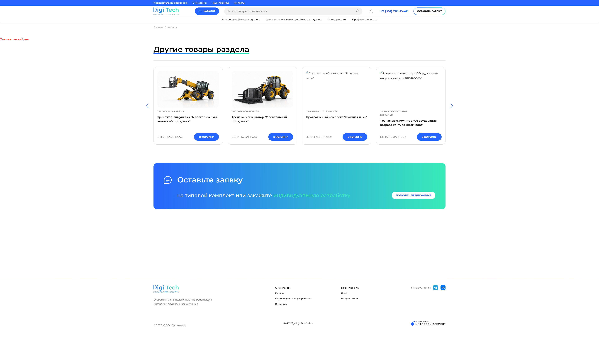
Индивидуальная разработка (170, 2)
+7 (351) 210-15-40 (394, 11)
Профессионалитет (364, 19)
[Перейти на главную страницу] (166, 11)
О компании (199, 2)
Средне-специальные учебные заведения (293, 19)
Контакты (239, 2)
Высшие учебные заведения (240, 19)
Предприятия (337, 19)
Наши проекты (220, 2)
